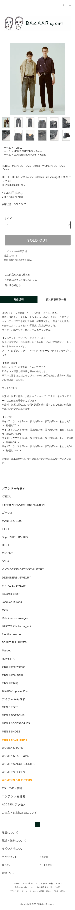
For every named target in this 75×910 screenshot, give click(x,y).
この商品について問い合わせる (21, 280)
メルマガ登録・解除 (41, 891)
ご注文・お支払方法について (19, 812)
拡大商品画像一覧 (56, 299)
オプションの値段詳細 (15, 251)
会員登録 (43, 857)
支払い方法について (31, 883)
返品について (11, 255)
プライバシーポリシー (19, 891)
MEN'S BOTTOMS (23, 151)
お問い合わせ (8, 873)
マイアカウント (9, 857)
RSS (56, 891)
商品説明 (19, 299)
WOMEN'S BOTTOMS (25, 154)
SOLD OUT (37, 240)
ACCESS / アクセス (14, 804)
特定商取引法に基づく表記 (18, 260)
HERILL (18, 147)
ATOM (62, 891)
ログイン (6, 865)
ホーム (7, 147)
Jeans (39, 151)
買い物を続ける (13, 285)
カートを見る (45, 865)
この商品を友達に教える (17, 274)
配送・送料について (52, 883)
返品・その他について (24, 887)
